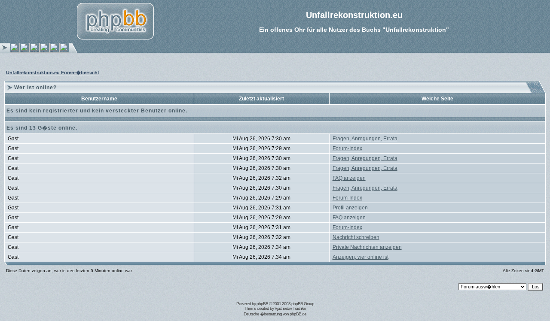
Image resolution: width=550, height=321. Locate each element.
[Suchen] (54, 51)
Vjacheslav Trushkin (290, 308)
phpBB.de (298, 314)
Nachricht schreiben (356, 237)
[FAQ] (35, 51)
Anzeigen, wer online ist (360, 257)
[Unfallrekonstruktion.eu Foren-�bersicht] (64, 51)
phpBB (262, 303)
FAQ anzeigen (349, 178)
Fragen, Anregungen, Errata (365, 139)
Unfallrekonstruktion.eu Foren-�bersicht (52, 72)
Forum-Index (347, 148)
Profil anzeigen (350, 208)
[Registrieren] (25, 51)
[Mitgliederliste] (44, 51)
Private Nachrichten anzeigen (367, 247)
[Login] (15, 51)
